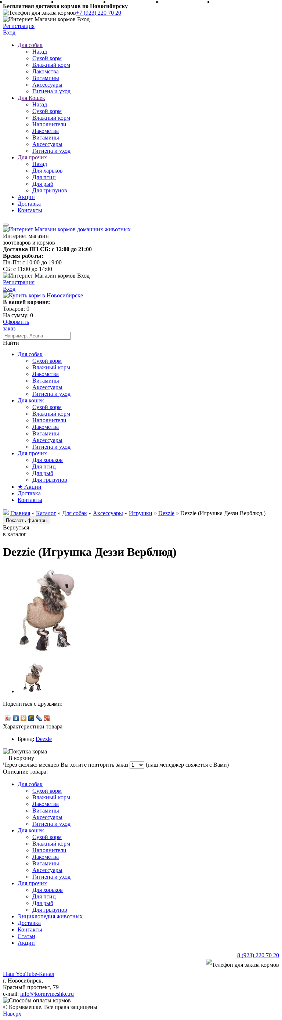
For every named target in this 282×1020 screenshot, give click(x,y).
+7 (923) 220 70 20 (98, 13)
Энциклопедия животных (50, 916)
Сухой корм (47, 58)
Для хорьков (47, 460)
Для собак (30, 45)
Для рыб (42, 184)
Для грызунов (49, 190)
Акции (26, 197)
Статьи (26, 936)
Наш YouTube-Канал (28, 974)
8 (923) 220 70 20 (258, 955)
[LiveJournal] (39, 718)
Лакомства (45, 71)
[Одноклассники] (24, 718)
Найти (11, 343)
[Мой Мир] (31, 718)
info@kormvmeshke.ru (47, 994)
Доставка (29, 203)
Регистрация (19, 26)
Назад (39, 51)
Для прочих (32, 157)
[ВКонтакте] (16, 718)
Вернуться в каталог (16, 530)
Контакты (30, 210)
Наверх (12, 1013)
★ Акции (29, 487)
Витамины (45, 78)
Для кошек (31, 400)
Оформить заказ (16, 325)
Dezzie (44, 739)
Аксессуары (47, 85)
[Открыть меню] (6, 225)
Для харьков (47, 170)
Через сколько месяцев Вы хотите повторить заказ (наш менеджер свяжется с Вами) (116, 765)
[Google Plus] (47, 718)
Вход (9, 32)
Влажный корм (51, 65)
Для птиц (44, 177)
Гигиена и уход (51, 91)
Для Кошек (31, 98)
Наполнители (49, 124)
